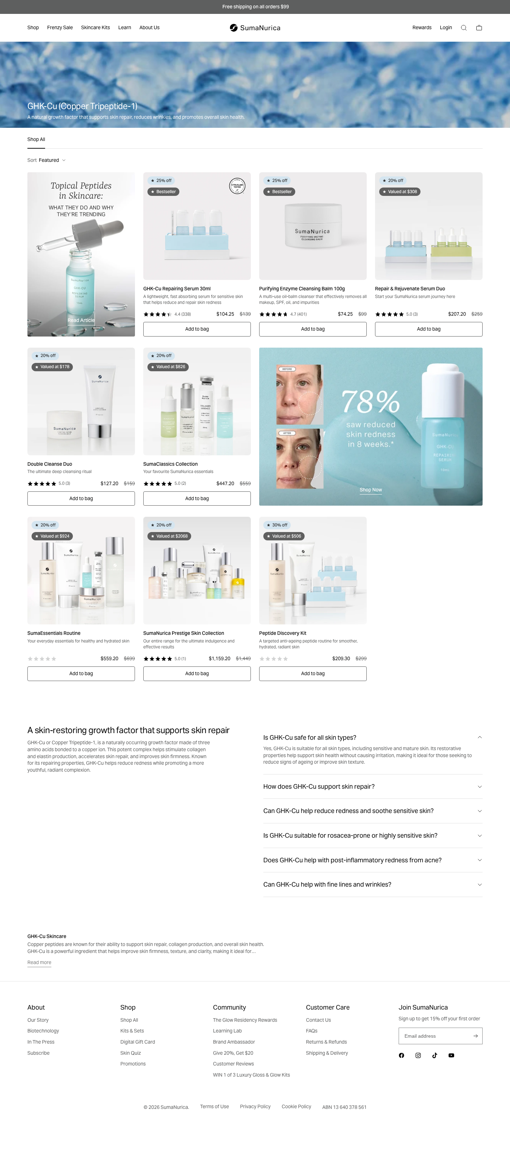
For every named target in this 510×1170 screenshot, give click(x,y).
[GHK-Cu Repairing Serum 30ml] (197, 226)
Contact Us (318, 1020)
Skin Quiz (130, 1053)
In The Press (40, 1042)
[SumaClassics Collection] (197, 401)
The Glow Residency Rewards (245, 1020)
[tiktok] (434, 1055)
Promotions (133, 1064)
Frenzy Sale (60, 27)
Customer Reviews (233, 1064)
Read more (39, 962)
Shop (33, 27)
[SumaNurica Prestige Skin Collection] (197, 570)
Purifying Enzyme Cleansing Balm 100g (302, 288)
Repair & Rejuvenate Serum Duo (410, 288)
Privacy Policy (255, 1106)
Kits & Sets (132, 1031)
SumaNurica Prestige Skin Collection (183, 633)
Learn (124, 27)
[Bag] (479, 27)
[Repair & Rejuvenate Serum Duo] (429, 226)
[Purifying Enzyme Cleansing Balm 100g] (313, 226)
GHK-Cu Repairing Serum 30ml (177, 288)
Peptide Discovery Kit (282, 633)
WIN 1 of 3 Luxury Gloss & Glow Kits (251, 1075)
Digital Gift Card (137, 1042)
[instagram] (418, 1055)
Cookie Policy (296, 1106)
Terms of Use (214, 1106)
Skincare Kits (95, 27)
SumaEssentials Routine (53, 633)
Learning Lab (227, 1031)
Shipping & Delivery (327, 1053)
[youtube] (451, 1055)
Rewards (422, 27)
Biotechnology (43, 1031)
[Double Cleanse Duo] (81, 401)
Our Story (38, 1020)
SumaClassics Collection (170, 464)
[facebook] (401, 1055)
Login (446, 27)
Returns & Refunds (326, 1042)
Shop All (36, 139)
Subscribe (475, 1036)
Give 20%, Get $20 (233, 1053)
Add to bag (197, 329)
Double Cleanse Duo (49, 464)
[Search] (463, 27)
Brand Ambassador (234, 1042)
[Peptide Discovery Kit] (313, 570)
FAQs (311, 1031)
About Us (149, 27)
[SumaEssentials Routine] (81, 570)
